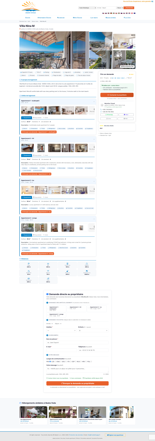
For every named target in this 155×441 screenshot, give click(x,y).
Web (126, 118)
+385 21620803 (107, 109)
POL (89, 361)
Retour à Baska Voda (105, 133)
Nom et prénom (52, 339)
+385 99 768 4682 (108, 111)
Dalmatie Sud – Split (24, 21)
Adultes (49, 327)
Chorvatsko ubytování (86, 438)
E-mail (49, 347)
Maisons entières (111, 17)
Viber (126, 114)
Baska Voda (35, 21)
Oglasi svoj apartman (116, 435)
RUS (78, 361)
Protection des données (76, 435)
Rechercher (129, 7)
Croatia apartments (70, 438)
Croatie (27, 17)
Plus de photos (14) (128, 66)
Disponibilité (38, 117)
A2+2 (118, 78)
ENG (58, 361)
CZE (53, 361)
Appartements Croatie (44, 17)
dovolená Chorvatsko (97, 438)
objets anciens (56, 438)
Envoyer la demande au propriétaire (78, 383)
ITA (68, 361)
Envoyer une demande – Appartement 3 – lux (37, 211)
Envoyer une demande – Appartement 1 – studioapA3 (40, 132)
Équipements (27, 117)
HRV (83, 361)
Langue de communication (58, 359)
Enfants (84, 327)
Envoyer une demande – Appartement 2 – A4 (37, 174)
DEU (63, 361)
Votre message (54, 365)
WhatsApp (110, 114)
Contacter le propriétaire (118, 95)
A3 (112, 78)
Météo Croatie (77, 17)
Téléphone (85, 347)
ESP (73, 361)
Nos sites (63, 438)
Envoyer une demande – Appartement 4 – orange (38, 253)
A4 (115, 78)
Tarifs (46, 117)
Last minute (94, 17)
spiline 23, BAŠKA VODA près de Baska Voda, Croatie (37, 29)
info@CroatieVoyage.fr (94, 435)
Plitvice (78, 438)
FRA (48, 361)
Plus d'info (127, 17)
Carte (109, 118)
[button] (117, 127)
